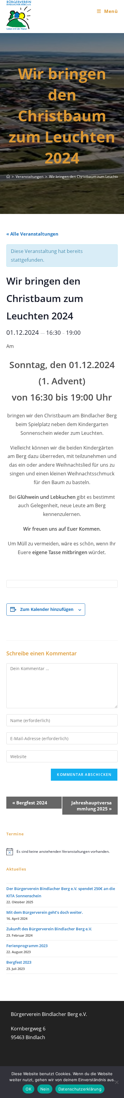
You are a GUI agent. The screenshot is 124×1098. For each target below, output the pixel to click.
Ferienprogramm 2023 (27, 945)
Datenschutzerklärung (79, 1089)
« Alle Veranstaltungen (32, 234)
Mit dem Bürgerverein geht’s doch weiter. (44, 912)
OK (28, 1089)
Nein (44, 1089)
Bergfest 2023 (18, 962)
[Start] (8, 176)
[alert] (62, 851)
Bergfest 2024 (29, 803)
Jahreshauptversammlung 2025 (91, 806)
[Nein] (116, 1082)
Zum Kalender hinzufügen (46, 609)
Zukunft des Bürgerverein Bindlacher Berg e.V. (49, 929)
